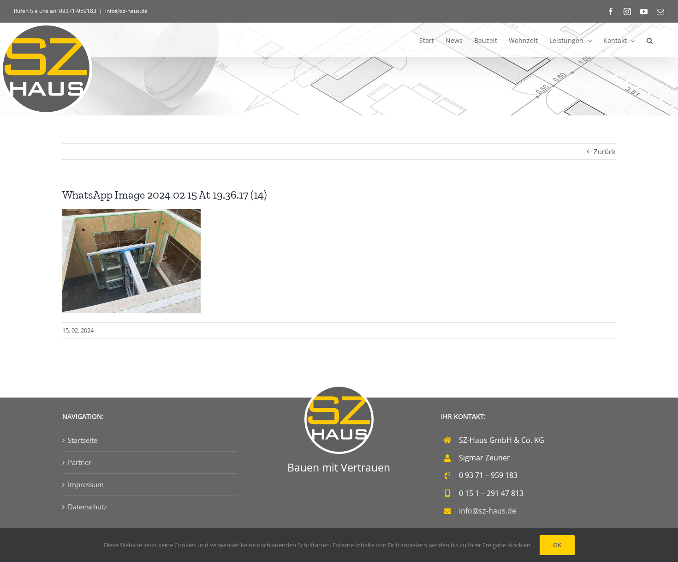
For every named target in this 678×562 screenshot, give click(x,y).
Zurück (605, 151)
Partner (79, 462)
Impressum (86, 484)
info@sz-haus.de (126, 11)
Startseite (82, 440)
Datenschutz (87, 506)
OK (557, 545)
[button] (650, 40)
